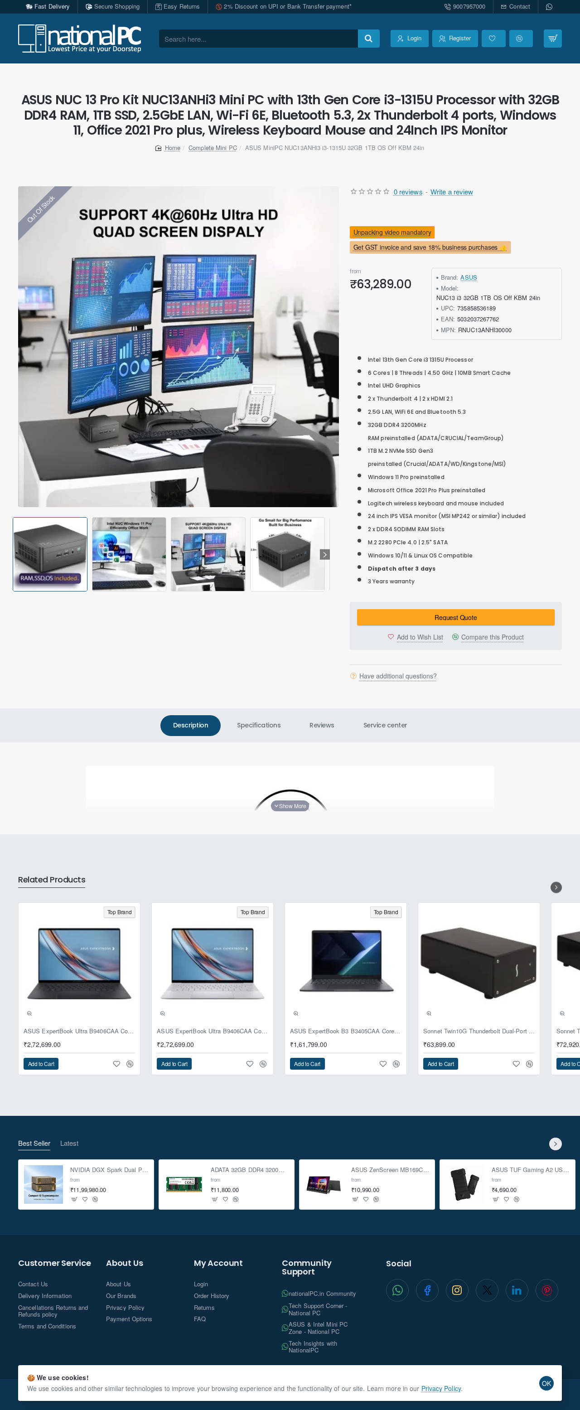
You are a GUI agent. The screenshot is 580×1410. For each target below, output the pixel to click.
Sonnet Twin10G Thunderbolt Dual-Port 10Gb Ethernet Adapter (479, 1031)
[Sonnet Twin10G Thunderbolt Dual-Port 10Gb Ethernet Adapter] (478, 963)
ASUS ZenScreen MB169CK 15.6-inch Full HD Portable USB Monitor (390, 1169)
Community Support (307, 1268)
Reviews (321, 725)
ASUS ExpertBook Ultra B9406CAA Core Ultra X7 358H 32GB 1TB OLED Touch (79, 1031)
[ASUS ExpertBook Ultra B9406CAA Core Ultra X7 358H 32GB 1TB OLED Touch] (79, 963)
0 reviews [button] (408, 191)
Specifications (258, 725)
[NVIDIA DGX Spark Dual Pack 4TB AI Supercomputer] (43, 1185)
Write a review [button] (451, 191)
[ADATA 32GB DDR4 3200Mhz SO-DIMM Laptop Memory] (184, 1185)
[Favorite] (493, 38)
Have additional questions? (398, 675)
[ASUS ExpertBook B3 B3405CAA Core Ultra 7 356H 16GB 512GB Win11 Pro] (345, 963)
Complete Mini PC (212, 147)
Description (190, 725)
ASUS (468, 277)
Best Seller (34, 1143)
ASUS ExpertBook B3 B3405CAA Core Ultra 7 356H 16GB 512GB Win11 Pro (345, 1031)
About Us (124, 1263)
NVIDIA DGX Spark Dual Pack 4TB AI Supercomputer (109, 1169)
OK (546, 1383)
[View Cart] (553, 38)
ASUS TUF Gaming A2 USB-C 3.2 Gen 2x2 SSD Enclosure (531, 1169)
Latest (69, 1143)
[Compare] (521, 38)
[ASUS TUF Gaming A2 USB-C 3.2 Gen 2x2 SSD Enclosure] (465, 1185)
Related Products (51, 880)
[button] (14, 554)
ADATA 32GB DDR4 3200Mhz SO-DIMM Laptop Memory (250, 1169)
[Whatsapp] (550, 7)
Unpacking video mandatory (392, 232)
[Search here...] (369, 38)
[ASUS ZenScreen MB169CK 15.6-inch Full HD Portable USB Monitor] (324, 1185)
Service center (385, 725)
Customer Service (54, 1263)
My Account (218, 1263)
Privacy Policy (441, 1388)
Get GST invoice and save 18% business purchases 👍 (430, 247)
